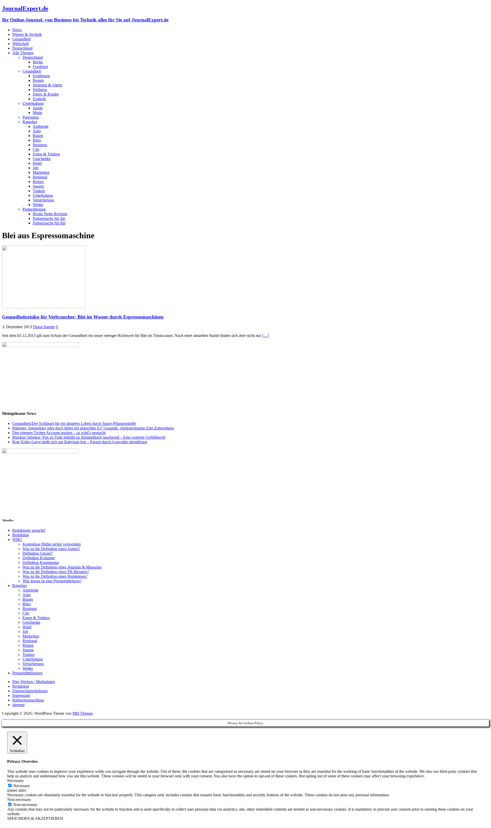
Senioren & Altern (47, 85)
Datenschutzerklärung (30, 691)
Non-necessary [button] (19, 799)
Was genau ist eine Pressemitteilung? (52, 581)
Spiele (38, 108)
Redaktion (20, 535)
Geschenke (42, 158)
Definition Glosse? (38, 553)
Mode (37, 112)
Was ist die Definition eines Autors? (51, 549)
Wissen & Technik (27, 34)
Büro (37, 140)
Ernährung (41, 76)
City (36, 149)
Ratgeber (30, 122)
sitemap (18, 704)
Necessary (21, 786)
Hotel (37, 163)
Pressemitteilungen (27, 673)
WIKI (17, 539)
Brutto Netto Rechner (50, 214)
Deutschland (22, 48)
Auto (37, 131)
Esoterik (39, 99)
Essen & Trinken (46, 154)
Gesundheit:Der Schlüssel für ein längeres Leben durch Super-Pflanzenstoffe (74, 423)
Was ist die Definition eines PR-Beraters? (56, 572)
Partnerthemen (34, 209)
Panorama (31, 117)
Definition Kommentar (41, 562)
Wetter (38, 204)
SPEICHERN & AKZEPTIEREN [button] (35, 818)
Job (35, 168)
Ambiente (41, 126)
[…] (265, 335)
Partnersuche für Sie (49, 218)
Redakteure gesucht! (28, 530)
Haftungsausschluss (28, 700)
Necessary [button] (15, 780)
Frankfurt (40, 66)
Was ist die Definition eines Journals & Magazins (62, 567)
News (17, 30)
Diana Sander (44, 327)
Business (40, 145)
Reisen (38, 181)
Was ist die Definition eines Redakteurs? (55, 576)
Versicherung (43, 200)
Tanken (39, 191)
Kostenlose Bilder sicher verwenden (52, 544)
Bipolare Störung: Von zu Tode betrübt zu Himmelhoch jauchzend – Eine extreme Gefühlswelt (88, 437)
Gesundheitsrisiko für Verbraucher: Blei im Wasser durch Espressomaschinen (83, 317)
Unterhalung (43, 195)
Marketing (41, 172)
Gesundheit (21, 39)
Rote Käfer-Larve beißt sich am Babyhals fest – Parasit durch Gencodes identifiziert (79, 442)
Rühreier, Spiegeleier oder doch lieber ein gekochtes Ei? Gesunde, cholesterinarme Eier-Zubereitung (93, 428)
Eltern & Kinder (46, 94)
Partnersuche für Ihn (49, 223)
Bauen (38, 135)
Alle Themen (23, 53)
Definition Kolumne (39, 558)
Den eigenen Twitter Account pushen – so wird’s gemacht (59, 432)
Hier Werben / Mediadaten (33, 681)
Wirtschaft (20, 43)
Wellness (40, 89)
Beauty (38, 80)
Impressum (21, 695)
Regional (40, 177)
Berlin (38, 62)
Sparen (38, 186)
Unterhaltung (33, 103)
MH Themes (82, 713)
